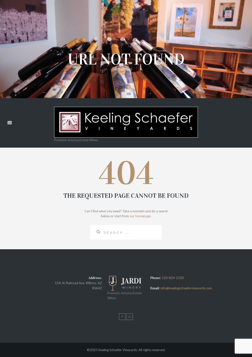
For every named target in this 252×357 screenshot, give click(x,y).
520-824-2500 (173, 278)
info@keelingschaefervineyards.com (186, 288)
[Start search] (97, 231)
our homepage (140, 216)
